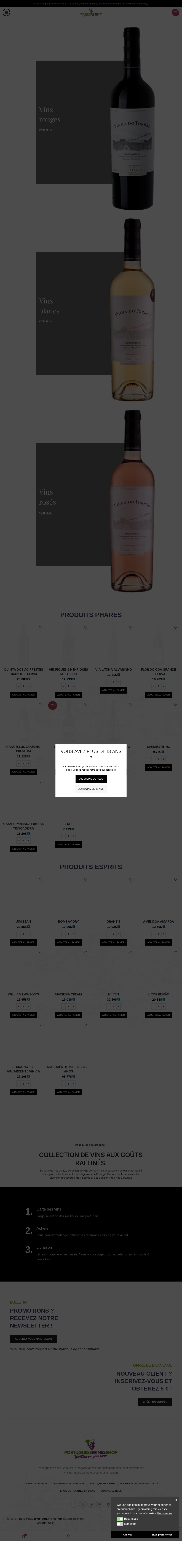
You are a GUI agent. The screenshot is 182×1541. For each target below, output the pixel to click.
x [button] (176, 1499)
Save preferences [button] (162, 1534)
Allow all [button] (128, 1534)
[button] (120, 1519)
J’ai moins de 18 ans (91, 789)
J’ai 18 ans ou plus (91, 779)
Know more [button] (164, 1513)
